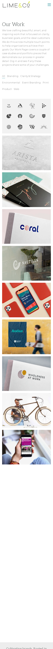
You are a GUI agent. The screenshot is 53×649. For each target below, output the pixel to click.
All (3, 76)
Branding (12, 76)
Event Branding (31, 82)
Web (16, 89)
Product (7, 89)
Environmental (11, 82)
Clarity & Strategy (30, 76)
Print (46, 82)
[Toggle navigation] (49, 5)
